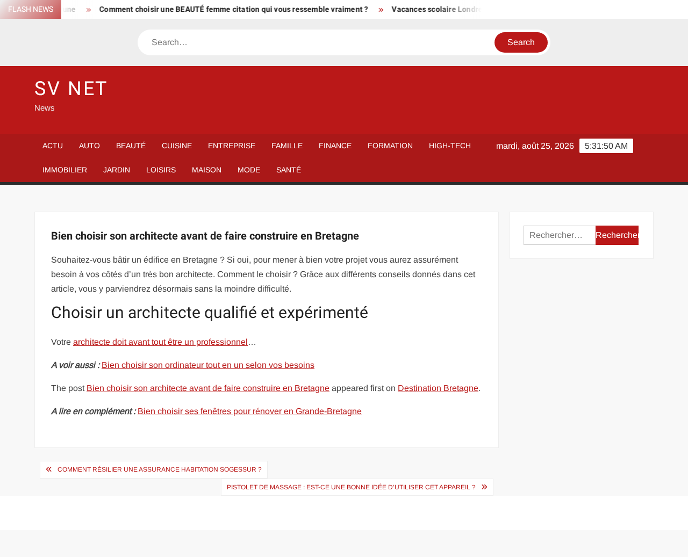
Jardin (116, 169)
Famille (287, 145)
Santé (288, 169)
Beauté (131, 145)
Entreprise (231, 145)
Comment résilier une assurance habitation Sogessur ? (160, 469)
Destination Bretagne (438, 388)
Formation (390, 145)
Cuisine (177, 145)
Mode (249, 169)
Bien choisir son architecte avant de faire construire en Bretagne (208, 388)
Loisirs (161, 169)
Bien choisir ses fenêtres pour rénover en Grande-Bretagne (250, 411)
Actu (52, 145)
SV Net (71, 89)
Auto (89, 145)
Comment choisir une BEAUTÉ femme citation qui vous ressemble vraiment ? (226, 9)
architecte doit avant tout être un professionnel (160, 341)
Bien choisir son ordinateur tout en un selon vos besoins (208, 365)
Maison (206, 169)
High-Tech (450, 145)
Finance (335, 145)
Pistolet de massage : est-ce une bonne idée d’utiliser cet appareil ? (351, 487)
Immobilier (64, 169)
